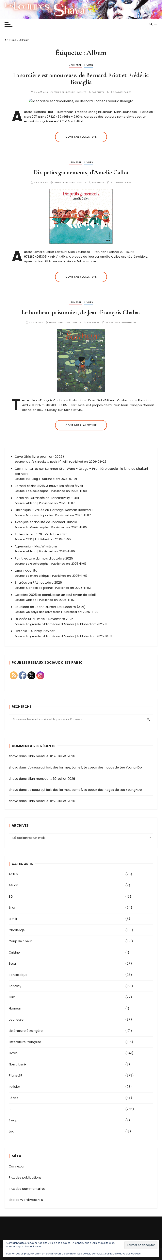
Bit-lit (13, 919)
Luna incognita (26, 570)
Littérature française (25, 1042)
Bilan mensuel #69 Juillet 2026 (51, 756)
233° (29, 539)
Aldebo (31, 503)
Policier (14, 1086)
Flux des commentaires (27, 1188)
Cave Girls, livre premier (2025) (39, 456)
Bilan (12, 907)
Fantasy (15, 986)
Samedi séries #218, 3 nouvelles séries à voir (49, 486)
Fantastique (18, 975)
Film (12, 997)
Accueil (10, 40)
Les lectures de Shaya (81, 9)
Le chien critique (38, 576)
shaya (101, 92)
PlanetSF (16, 1075)
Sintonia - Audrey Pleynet (35, 631)
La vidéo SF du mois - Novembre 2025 (44, 619)
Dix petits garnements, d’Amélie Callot (81, 172)
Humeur (15, 1008)
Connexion (17, 1166)
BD (11, 896)
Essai (12, 963)
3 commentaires (121, 182)
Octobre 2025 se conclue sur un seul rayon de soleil (55, 595)
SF (10, 1109)
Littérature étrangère (26, 1030)
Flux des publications (25, 1177)
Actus (13, 874)
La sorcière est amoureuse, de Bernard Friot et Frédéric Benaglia (81, 78)
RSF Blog (32, 479)
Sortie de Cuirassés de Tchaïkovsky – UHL (47, 498)
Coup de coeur (20, 941)
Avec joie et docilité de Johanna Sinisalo (46, 522)
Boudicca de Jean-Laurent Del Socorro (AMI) (50, 607)
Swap (13, 1120)
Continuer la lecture (81, 137)
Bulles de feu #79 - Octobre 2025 (41, 534)
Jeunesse (75, 65)
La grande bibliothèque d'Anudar (50, 624)
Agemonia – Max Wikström (36, 546)
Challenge (17, 930)
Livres (88, 65)
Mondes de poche (39, 515)
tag (11, 1131)
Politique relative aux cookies (123, 1253)
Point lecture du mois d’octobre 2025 (44, 558)
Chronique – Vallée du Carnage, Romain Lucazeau (53, 510)
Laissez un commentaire (121, 322)
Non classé (17, 1064)
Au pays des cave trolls (43, 612)
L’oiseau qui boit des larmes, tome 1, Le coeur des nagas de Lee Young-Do (84, 767)
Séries (13, 1098)
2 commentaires (121, 92)
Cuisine (14, 952)
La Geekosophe (37, 491)
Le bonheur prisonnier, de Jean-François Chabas (81, 312)
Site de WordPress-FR (26, 1200)
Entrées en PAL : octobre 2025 (38, 582)
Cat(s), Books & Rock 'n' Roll (46, 462)
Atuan (13, 885)
